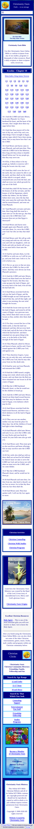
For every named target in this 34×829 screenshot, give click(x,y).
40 (25, 111)
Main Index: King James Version (17, 76)
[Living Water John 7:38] (17, 512)
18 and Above (17, 690)
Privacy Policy (6, 825)
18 (12, 94)
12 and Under (17, 681)
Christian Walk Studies (17, 543)
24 (17, 98)
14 (17, 90)
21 (27, 94)
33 (12, 107)
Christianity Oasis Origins (17, 604)
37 (9, 111)
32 (7, 107)
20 (22, 94)
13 (12, 90)
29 (17, 103)
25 (22, 98)
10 (21, 85)
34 (17, 107)
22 (7, 98)
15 (22, 90)
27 (7, 103)
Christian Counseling (17, 539)
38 (14, 111)
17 (7, 94)
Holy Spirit (8, 620)
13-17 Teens (17, 686)
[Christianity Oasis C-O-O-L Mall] (17, 735)
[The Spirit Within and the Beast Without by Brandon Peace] (17, 570)
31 (27, 103)
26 (27, 98)
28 (12, 103)
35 (22, 107)
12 (7, 90)
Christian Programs (17, 548)
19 (17, 94)
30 (22, 103)
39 (19, 111)
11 (26, 85)
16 (27, 90)
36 (27, 107)
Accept (28, 827)
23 (12, 98)
